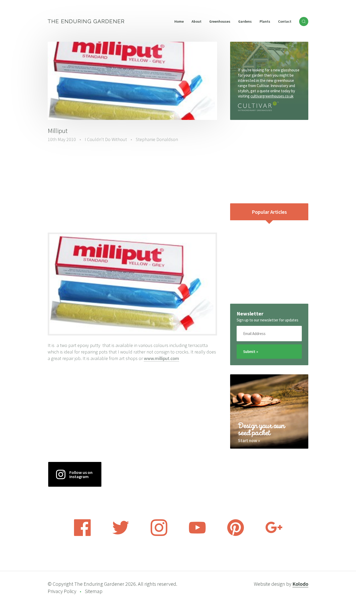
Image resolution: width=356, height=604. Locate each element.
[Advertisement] (132, 186)
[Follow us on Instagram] (159, 534)
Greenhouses (219, 21)
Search (303, 21)
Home (179, 21)
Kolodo (300, 584)
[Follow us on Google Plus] (274, 534)
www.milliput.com (161, 358)
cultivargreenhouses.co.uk (271, 96)
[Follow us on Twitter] (120, 534)
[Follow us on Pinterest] (235, 534)
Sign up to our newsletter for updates (267, 320)
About (196, 21)
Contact (284, 21)
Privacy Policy (62, 591)
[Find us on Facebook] (82, 534)
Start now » (249, 440)
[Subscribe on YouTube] (197, 534)
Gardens (245, 21)
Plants (265, 21)
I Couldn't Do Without (106, 139)
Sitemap (93, 591)
